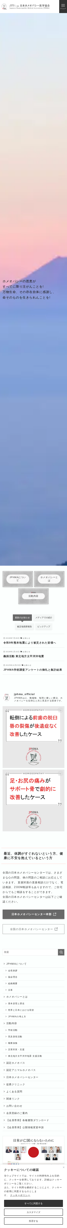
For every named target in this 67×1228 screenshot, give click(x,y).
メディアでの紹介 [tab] (43, 617)
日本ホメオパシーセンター (22, 1077)
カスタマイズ (33, 1212)
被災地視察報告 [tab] (24, 626)
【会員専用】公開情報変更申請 (25, 1127)
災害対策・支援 (16, 1049)
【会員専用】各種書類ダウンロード (27, 1120)
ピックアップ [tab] (43, 626)
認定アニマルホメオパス (21, 1070)
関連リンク (13, 1098)
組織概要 (13, 983)
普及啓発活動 (15, 1036)
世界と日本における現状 (21, 1010)
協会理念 (13, 977)
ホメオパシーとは (17, 996)
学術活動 (13, 1030)
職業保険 (13, 1043)
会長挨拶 (13, 970)
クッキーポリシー (20, 1195)
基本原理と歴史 (16, 1003)
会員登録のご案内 (17, 1113)
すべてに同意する (33, 1203)
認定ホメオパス (15, 1063)
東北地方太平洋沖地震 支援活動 (25, 1056)
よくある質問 (14, 1091)
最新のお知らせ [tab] (22, 617)
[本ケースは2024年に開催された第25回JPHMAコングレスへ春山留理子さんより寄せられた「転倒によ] (33, 737)
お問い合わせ (14, 1106)
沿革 (10, 990)
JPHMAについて (16, 964)
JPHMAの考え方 (17, 1016)
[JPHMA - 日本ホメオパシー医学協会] (25, 6)
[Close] (64, 1167)
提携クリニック (15, 1084)
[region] (33, 1196)
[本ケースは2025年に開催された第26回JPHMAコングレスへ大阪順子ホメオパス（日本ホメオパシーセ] (33, 800)
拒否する (33, 1221)
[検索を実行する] (61, 952)
